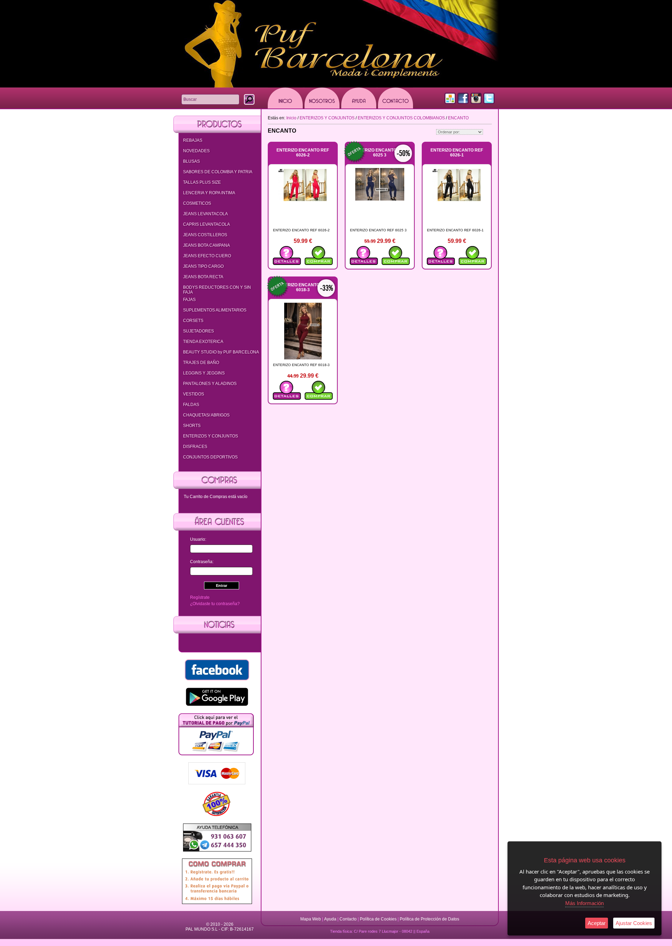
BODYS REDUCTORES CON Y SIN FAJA (217, 290)
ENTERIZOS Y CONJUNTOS (210, 436)
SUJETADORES (198, 331)
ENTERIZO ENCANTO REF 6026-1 (456, 152)
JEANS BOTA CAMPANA (206, 245)
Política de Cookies (378, 919)
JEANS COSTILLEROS (205, 234)
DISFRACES (195, 446)
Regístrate (200, 597)
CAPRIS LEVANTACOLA (206, 224)
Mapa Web (311, 919)
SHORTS (192, 425)
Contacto (348, 919)
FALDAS (191, 404)
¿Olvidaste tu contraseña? (215, 603)
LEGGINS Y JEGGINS (204, 373)
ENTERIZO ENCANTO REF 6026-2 (302, 152)
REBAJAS (192, 140)
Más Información (584, 903)
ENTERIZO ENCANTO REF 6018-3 (302, 287)
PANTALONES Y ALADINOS (210, 383)
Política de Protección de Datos (429, 919)
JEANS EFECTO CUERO (207, 255)
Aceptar (597, 923)
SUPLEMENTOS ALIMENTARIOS (214, 310)
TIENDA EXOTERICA (203, 341)
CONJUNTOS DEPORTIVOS (210, 457)
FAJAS (189, 299)
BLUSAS (191, 161)
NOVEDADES (196, 150)
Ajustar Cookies (634, 923)
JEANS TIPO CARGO (203, 266)
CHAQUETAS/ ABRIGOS (206, 415)
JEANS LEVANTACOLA (205, 213)
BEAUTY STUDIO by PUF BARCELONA (221, 352)
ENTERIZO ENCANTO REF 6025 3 (380, 152)
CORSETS (193, 320)
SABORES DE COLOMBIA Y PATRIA (217, 171)
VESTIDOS (193, 394)
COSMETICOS (197, 203)
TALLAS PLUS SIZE (202, 182)
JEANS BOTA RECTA (203, 276)
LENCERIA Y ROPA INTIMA (209, 192)
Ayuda (330, 919)
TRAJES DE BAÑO (201, 362)
